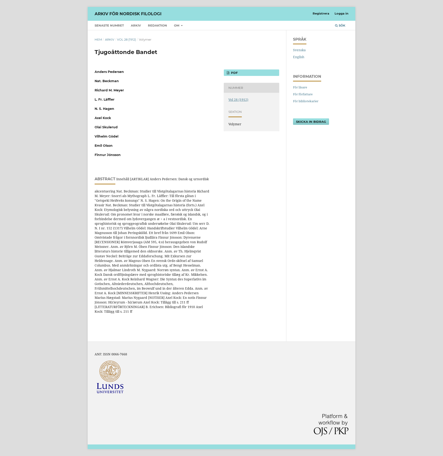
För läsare (300, 87)
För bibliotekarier (305, 101)
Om (177, 25)
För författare (303, 94)
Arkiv (136, 25)
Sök (341, 25)
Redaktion (157, 25)
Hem (98, 39)
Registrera (321, 13)
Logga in (341, 13)
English (298, 57)
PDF (234, 73)
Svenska (299, 50)
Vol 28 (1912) (126, 39)
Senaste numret (109, 25)
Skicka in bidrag (311, 121)
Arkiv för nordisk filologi (128, 13)
